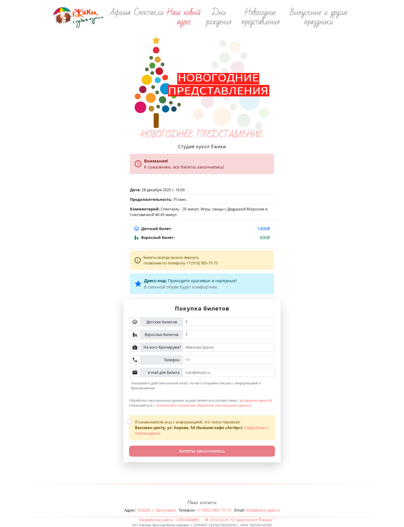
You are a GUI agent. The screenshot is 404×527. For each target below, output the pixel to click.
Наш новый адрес (184, 17)
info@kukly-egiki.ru (263, 510)
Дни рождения (218, 17)
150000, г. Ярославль (156, 510)
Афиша (120, 12)
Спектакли (148, 12)
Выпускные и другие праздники (318, 17)
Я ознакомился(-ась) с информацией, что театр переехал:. (201, 427)
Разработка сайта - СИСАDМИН (169, 519)
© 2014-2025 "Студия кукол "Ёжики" (239, 519)
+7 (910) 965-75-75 (213, 510)
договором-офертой (256, 400)
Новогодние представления (260, 17)
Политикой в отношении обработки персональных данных (203, 405)
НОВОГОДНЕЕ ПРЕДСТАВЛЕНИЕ (202, 134)
